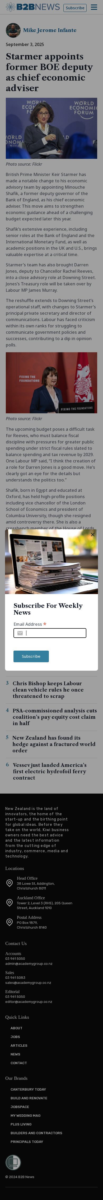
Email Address (29, 623)
